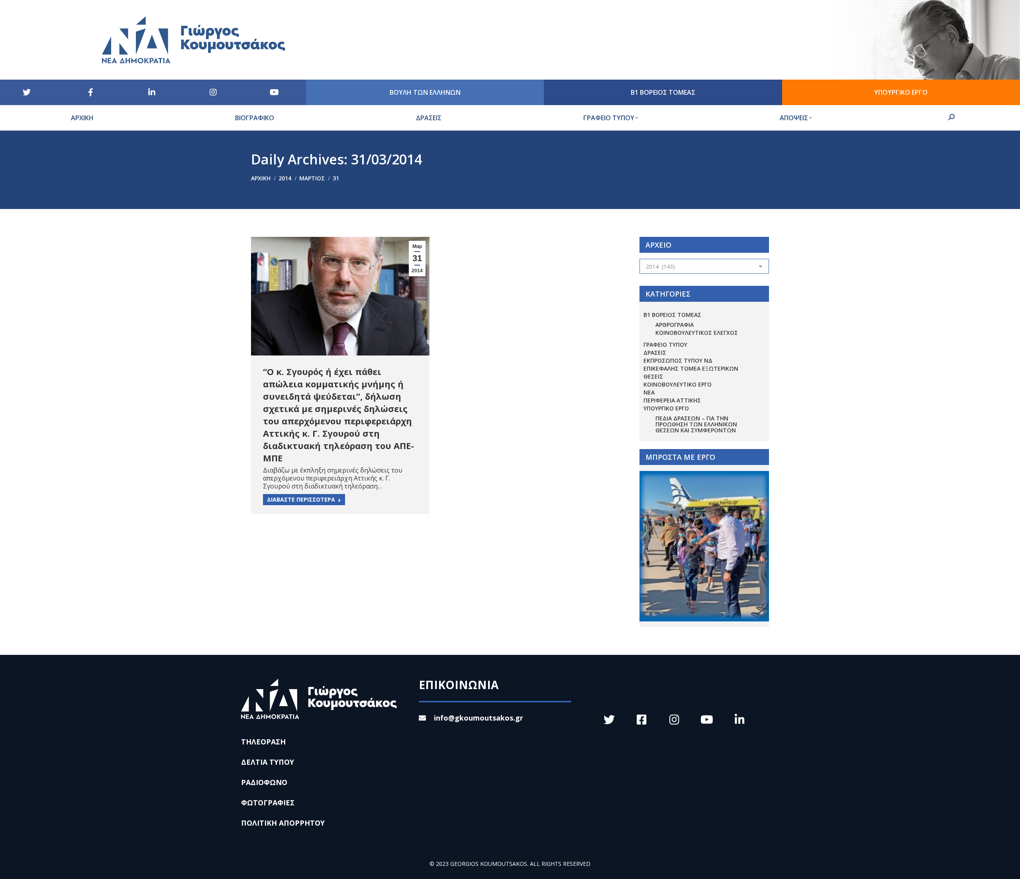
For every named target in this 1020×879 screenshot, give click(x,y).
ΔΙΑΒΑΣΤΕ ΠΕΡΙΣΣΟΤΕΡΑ (301, 499)
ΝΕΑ (649, 392)
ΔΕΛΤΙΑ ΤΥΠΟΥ (267, 762)
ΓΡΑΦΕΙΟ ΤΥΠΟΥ (665, 345)
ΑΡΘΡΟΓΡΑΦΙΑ (674, 325)
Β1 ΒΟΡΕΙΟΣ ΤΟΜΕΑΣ (672, 315)
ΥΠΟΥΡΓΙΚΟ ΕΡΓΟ (666, 408)
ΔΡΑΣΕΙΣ (654, 353)
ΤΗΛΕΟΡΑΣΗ (263, 741)
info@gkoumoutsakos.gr (478, 718)
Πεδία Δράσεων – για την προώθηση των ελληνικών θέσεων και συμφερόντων (696, 424)
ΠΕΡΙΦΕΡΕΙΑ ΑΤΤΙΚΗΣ (672, 400)
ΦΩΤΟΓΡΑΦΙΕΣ (267, 802)
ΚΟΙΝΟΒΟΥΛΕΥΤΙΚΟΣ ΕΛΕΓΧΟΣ (696, 333)
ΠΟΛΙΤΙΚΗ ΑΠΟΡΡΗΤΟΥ (283, 823)
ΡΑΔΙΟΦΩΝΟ (264, 782)
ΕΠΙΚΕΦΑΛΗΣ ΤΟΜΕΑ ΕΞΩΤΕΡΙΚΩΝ (690, 368)
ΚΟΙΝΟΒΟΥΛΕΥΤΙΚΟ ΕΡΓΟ (677, 384)
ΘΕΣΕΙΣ (653, 376)
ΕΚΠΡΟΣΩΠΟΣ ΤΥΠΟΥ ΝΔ (677, 360)
